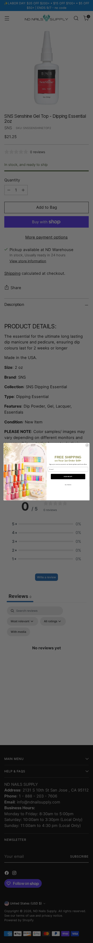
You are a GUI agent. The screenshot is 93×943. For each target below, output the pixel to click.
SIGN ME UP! (68, 476)
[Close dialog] (87, 445)
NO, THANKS (68, 484)
